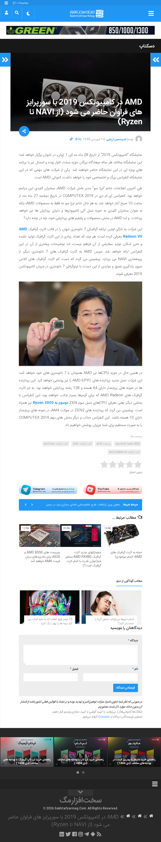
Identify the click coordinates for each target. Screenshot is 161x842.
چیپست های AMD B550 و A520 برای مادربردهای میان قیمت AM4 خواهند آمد (42, 557)
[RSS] (99, 834)
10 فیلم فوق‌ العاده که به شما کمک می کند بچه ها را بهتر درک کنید (50, 621)
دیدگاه (133, 640)
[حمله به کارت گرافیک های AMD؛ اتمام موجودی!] (121, 535)
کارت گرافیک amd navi (56, 444)
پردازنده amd (103, 444)
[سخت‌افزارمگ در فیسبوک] (74, 834)
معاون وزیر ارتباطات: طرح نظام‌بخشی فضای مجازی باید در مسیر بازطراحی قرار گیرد (83, 506)
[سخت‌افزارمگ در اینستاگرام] (80, 834)
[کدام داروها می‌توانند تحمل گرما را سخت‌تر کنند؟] (111, 607)
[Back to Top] (80, 793)
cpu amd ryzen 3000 (128, 444)
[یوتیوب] (113, 490)
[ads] (80, 30)
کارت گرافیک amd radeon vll (124, 452)
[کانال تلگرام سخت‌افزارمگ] (86, 834)
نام (135, 669)
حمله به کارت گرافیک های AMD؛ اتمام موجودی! (126, 554)
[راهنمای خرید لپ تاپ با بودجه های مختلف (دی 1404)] (80, 752)
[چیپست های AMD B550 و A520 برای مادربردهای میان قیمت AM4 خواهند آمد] (39, 535)
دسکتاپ (147, 46)
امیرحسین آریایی (116, 139)
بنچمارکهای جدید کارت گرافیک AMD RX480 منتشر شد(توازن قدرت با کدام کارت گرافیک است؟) (83, 559)
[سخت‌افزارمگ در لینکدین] (62, 834)
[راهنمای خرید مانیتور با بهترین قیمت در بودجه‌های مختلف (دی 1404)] (134, 752)
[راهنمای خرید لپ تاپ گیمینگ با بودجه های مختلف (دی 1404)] (26, 752)
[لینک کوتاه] (71, 139)
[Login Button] (6, 12)
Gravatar (104, 716)
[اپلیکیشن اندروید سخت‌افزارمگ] (93, 834)
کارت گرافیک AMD (82, 444)
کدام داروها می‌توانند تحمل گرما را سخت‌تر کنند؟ (114, 621)
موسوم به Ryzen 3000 (50, 403)
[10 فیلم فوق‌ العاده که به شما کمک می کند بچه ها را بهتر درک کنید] (49, 607)
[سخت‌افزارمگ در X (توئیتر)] (68, 834)
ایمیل (74, 669)
